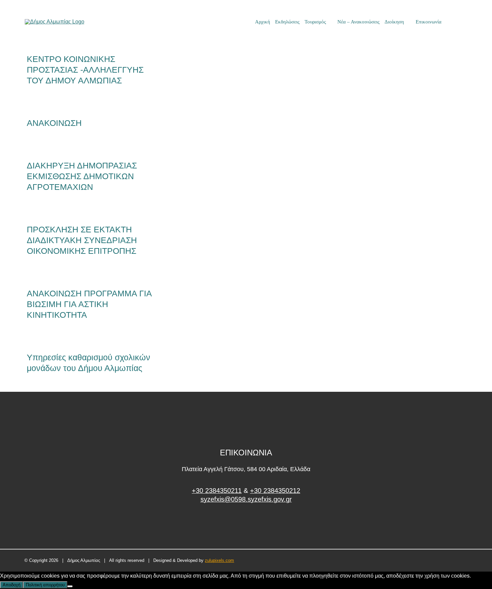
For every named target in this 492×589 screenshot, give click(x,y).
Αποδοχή (11, 584)
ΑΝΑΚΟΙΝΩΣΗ (54, 123)
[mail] (454, 22)
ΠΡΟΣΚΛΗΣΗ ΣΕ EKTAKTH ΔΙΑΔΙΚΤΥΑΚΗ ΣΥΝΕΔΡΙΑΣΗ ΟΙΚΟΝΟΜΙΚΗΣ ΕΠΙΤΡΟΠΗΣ (82, 240)
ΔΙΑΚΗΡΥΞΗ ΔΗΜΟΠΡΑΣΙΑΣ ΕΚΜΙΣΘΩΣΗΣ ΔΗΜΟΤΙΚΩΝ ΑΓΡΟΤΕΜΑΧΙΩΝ (82, 176)
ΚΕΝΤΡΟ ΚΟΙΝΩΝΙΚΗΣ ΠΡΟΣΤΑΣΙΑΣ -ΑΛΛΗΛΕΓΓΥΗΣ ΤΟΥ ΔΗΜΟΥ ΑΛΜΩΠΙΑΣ (85, 69)
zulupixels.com (219, 560)
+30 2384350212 (275, 490)
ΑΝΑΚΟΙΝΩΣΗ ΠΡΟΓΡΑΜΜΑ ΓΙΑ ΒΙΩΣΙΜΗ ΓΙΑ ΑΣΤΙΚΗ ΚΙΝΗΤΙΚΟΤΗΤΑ (89, 304)
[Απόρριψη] (70, 586)
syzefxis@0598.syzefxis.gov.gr (246, 499)
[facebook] (246, 524)
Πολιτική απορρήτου (45, 584)
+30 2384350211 (217, 490)
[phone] (465, 22)
